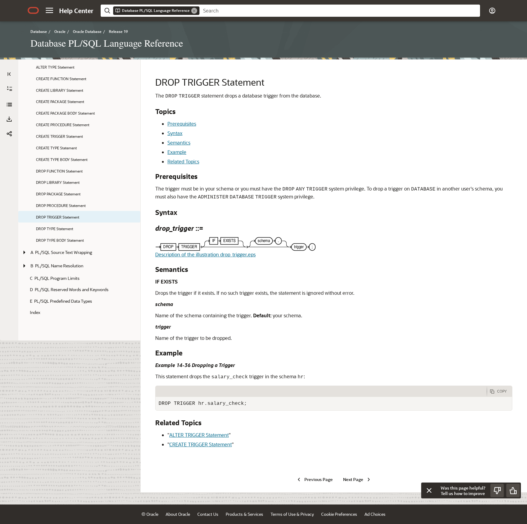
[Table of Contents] (9, 74)
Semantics (178, 142)
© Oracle (150, 514)
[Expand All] (9, 88)
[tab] (321, 391)
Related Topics (183, 161)
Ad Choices (374, 514)
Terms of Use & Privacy (292, 514)
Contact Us (207, 514)
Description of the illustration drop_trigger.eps (205, 254)
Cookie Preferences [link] (339, 514)
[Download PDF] (9, 119)
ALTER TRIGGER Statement (199, 435)
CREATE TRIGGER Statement (200, 444)
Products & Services (244, 514)
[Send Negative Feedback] (497, 490)
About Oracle (178, 514)
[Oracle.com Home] (33, 10)
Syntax (174, 133)
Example (176, 152)
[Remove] (194, 10)
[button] (49, 10)
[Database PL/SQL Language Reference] (9, 104)
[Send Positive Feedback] (513, 490)
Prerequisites (181, 123)
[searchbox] (339, 11)
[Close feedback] (429, 490)
